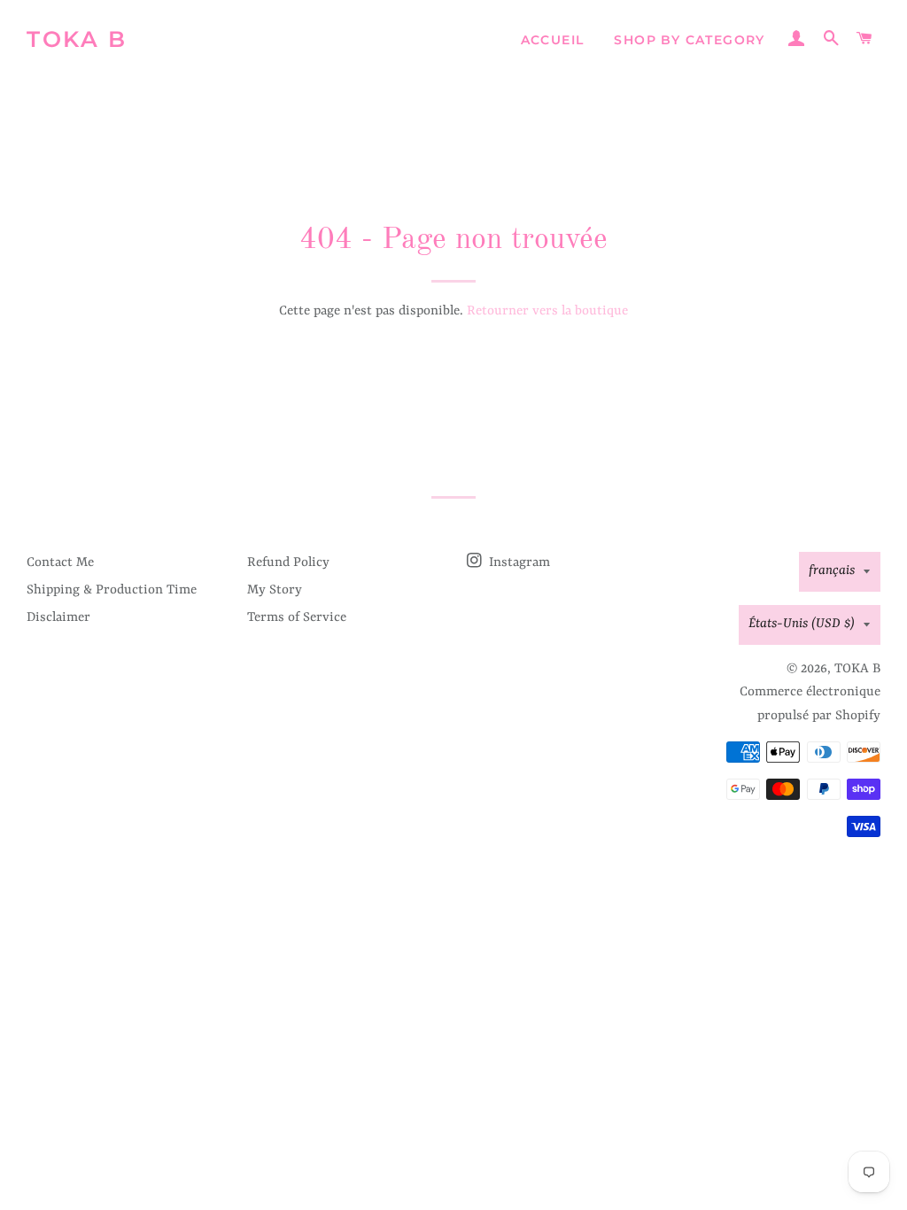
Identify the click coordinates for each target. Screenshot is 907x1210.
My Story (274, 590)
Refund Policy (288, 562)
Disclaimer (58, 617)
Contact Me (60, 562)
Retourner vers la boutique (547, 311)
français (832, 570)
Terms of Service (296, 617)
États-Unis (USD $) (801, 624)
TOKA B (77, 39)
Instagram (517, 562)
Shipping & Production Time (112, 590)
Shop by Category (689, 40)
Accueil (553, 40)
